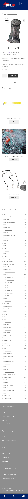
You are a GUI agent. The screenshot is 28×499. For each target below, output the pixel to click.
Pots (6, 298)
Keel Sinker (8, 366)
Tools (5, 393)
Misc (5, 317)
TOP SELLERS (7, 395)
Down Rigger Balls (9, 361)
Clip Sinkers (8, 359)
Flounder (7, 267)
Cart (22, 495)
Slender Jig (9, 288)
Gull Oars (7, 227)
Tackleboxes (8, 301)
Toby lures (9, 295)
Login (8, 52)
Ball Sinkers (8, 351)
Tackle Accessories (9, 390)
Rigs (5, 319)
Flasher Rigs (8, 327)
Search (14, 496)
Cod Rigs (7, 324)
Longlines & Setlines (10, 272)
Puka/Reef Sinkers (9, 372)
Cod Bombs (8, 322)
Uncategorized (7, 398)
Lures (6, 274)
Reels (6, 232)
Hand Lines (8, 269)
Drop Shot (7, 364)
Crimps (7, 380)
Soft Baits (9, 290)
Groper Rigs (8, 330)
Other (6, 369)
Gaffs (6, 224)
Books (5, 243)
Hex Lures (9, 282)
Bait (5, 214)
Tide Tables (8, 245)
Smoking (7, 253)
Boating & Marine (8, 217)
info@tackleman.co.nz (8, 416)
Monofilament (8, 309)
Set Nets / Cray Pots (12, 14)
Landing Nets (8, 230)
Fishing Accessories (8, 261)
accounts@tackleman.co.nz (9, 424)
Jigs (8, 285)
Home (5, 14)
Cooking (5, 248)
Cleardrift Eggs (10, 280)
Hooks (6, 382)
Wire (6, 311)
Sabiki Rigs (8, 335)
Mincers (7, 251)
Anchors (7, 219)
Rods (6, 238)
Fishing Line (6, 303)
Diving (5, 256)
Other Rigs (7, 332)
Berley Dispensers (9, 264)
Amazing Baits (10, 277)
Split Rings (8, 387)
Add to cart (13, 75)
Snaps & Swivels (9, 385)
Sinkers (5, 348)
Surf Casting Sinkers (10, 374)
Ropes (6, 240)
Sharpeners (6, 343)
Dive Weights (8, 259)
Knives (5, 314)
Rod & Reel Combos (10, 235)
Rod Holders (6, 337)
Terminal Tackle (7, 377)
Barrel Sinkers (8, 353)
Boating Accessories (10, 222)
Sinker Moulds (7, 345)
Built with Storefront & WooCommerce (12, 490)
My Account (4, 496)
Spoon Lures (10, 293)
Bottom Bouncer (9, 356)
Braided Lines (8, 306)
